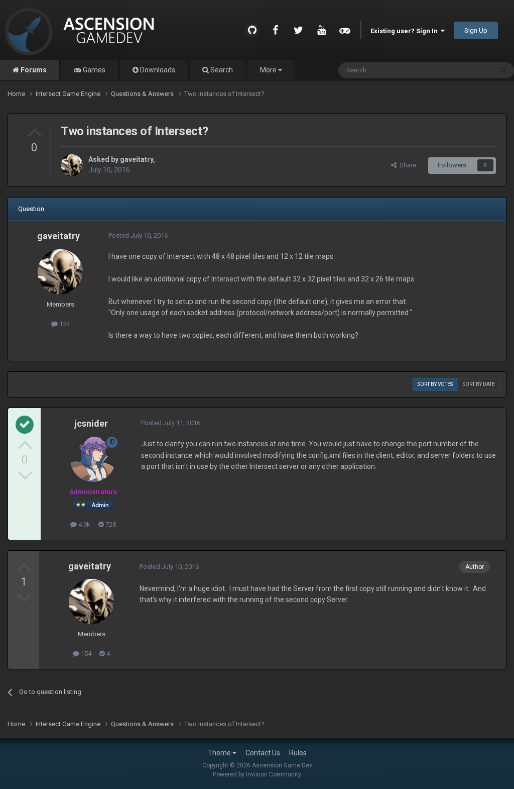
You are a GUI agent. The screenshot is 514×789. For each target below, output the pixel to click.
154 (64, 324)
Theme (220, 753)
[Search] (503, 70)
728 (110, 524)
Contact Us (262, 753)
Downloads (157, 70)
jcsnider (91, 423)
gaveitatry (136, 159)
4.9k (83, 524)
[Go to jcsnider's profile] (92, 459)
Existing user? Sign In (405, 31)
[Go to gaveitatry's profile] (72, 165)
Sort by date (479, 384)
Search (221, 70)
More (268, 70)
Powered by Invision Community (257, 774)
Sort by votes (435, 384)
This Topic (464, 70)
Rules (298, 753)
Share (406, 165)
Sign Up (475, 30)
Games (93, 70)
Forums (33, 70)
